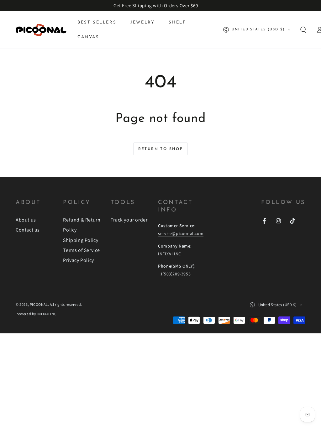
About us (26, 220)
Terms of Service (81, 250)
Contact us (28, 230)
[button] (303, 30)
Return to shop (160, 149)
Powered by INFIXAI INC (36, 313)
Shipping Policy (80, 240)
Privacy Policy (78, 260)
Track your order (129, 220)
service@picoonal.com (180, 233)
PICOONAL (39, 304)
